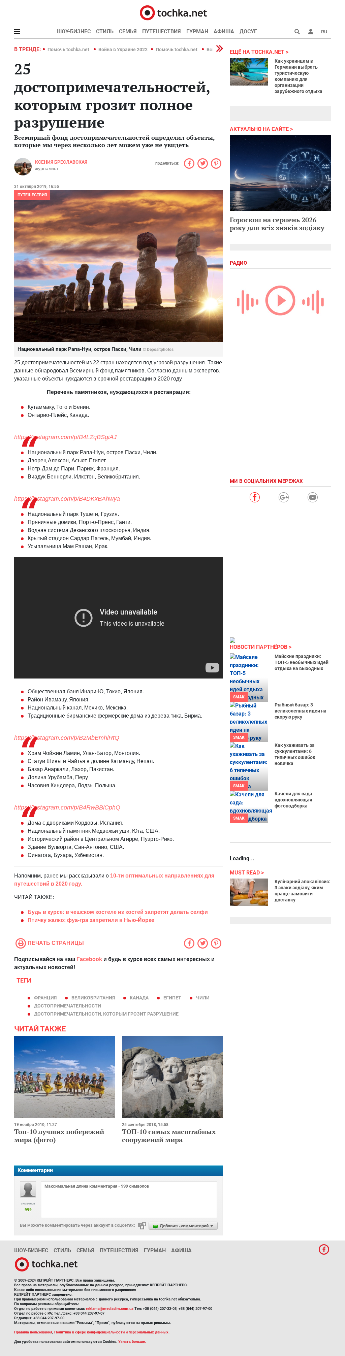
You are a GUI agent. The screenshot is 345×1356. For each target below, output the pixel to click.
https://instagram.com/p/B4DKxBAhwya (67, 498)
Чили (203, 997)
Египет (172, 997)
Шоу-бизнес (74, 31)
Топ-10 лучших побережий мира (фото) (59, 1135)
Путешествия (161, 31)
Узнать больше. (132, 1342)
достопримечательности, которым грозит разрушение (106, 1014)
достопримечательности (67, 1005)
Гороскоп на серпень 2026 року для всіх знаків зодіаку (277, 223)
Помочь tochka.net (69, 49)
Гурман (197, 31)
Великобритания (93, 997)
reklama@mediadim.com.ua (109, 1309)
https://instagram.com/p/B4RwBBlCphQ (67, 807)
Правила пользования (33, 1332)
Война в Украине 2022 (123, 49)
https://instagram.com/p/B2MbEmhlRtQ (66, 737)
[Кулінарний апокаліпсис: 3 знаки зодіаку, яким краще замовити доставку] (249, 892)
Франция (45, 997)
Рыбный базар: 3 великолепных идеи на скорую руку (300, 711)
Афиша (224, 31)
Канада (139, 997)
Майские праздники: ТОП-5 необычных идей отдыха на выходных (301, 662)
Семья (128, 31)
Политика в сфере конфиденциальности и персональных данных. (111, 1332)
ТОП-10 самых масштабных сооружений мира (169, 1135)
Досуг (248, 31)
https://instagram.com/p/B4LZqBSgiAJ (65, 437)
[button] (310, 31)
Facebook (89, 959)
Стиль (105, 31)
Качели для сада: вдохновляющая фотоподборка (294, 799)
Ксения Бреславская (61, 162)
